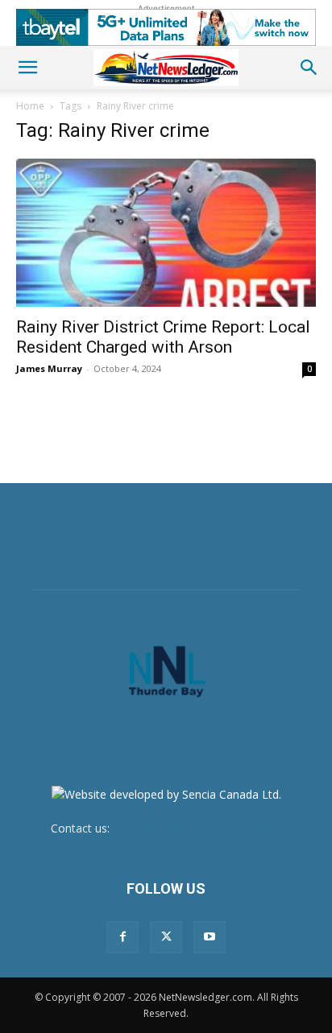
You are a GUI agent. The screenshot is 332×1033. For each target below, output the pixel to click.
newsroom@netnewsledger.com (197, 828)
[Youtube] (209, 937)
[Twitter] (166, 937)
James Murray (49, 368)
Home (30, 106)
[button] (27, 67)
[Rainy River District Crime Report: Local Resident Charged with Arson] (166, 233)
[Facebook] (122, 937)
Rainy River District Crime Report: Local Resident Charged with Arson (163, 337)
